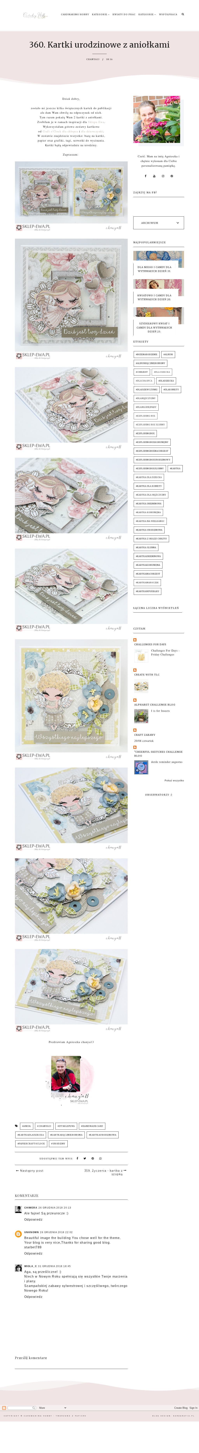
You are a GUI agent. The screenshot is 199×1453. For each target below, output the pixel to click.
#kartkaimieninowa (148, 556)
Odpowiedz (33, 1219)
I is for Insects (160, 711)
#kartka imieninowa (148, 503)
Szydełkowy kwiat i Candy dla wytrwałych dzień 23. (154, 327)
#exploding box (145, 416)
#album (168, 354)
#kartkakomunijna (148, 565)
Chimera (31, 1207)
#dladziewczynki (146, 389)
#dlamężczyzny (146, 398)
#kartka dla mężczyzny (151, 495)
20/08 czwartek (144, 741)
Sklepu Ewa (96, 122)
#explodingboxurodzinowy (153, 460)
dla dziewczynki (92, 131)
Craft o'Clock (52, 131)
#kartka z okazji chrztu (151, 538)
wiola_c (30, 1266)
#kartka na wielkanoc (150, 521)
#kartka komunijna (148, 512)
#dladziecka (166, 381)
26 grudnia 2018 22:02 (56, 1232)
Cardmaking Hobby (75, 14)
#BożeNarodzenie (146, 354)
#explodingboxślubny (150, 468)
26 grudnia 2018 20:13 (54, 1207)
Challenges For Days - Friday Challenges (165, 652)
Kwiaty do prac (124, 14)
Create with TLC (147, 674)
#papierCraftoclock (31, 1143)
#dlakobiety (171, 389)
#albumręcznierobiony (150, 363)
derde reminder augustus (166, 762)
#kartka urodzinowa (149, 530)
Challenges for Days (150, 644)
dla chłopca (70, 131)
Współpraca (168, 14)
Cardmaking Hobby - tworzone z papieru (55, 1416)
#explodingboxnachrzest (152, 451)
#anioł (26, 1126)
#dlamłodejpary (146, 407)
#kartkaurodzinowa (103, 1135)
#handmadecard (92, 1126)
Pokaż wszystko (174, 780)
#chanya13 (44, 1126)
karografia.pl (184, 1416)
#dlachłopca (144, 381)
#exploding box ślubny (150, 424)
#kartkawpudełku (147, 591)
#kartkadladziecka (30, 1135)
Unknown (31, 1232)
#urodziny (58, 1143)
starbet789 (33, 1247)
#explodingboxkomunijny (152, 442)
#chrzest (142, 372)
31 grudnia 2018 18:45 (54, 1266)
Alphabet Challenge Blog (154, 704)
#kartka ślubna (146, 547)
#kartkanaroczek (147, 582)
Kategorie (100, 14)
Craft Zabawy (144, 734)
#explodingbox (145, 433)
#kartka (175, 468)
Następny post (32, 1170)
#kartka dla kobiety (149, 486)
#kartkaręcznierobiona (66, 1135)
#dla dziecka (162, 372)
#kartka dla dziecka (149, 477)
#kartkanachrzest (148, 574)
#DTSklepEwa (66, 1126)
